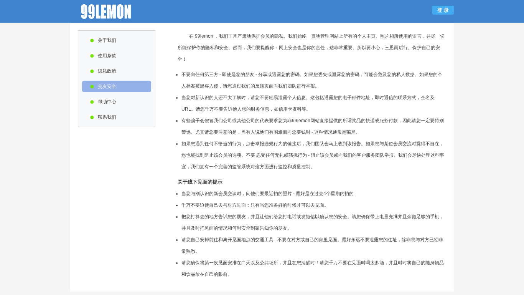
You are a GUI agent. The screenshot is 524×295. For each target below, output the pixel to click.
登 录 (443, 10)
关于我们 (103, 40)
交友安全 (103, 86)
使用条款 (103, 55)
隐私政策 (103, 71)
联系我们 (103, 117)
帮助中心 (103, 102)
